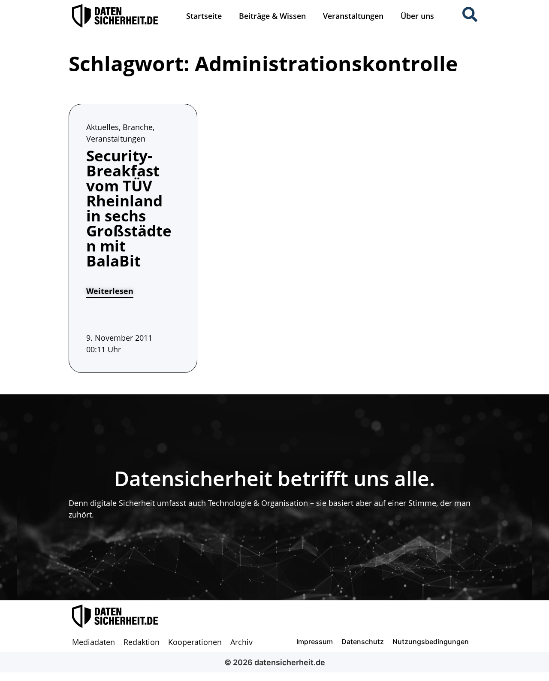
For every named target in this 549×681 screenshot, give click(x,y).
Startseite (204, 16)
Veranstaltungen (353, 16)
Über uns (417, 16)
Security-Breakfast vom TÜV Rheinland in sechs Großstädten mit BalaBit (129, 208)
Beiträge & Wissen (272, 16)
